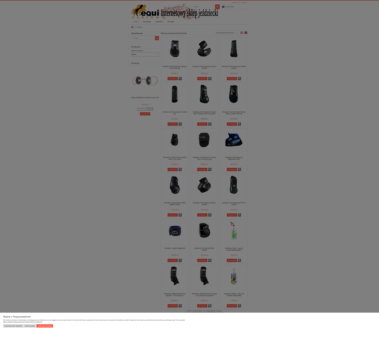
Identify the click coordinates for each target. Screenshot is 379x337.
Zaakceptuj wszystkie (45, 326)
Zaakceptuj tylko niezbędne (13, 326)
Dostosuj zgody (30, 326)
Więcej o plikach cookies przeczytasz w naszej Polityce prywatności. (22, 322)
